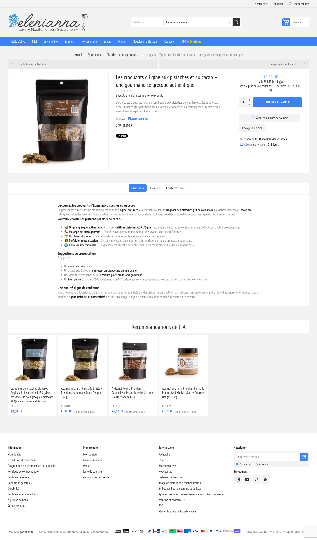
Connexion (278, 4)
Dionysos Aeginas (138, 118)
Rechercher (236, 22)
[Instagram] (238, 479)
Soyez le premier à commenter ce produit (139, 95)
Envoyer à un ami (252, 128)
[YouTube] (247, 479)
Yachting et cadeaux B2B (172, 500)
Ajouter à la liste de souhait (272, 118)
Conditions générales (20, 483)
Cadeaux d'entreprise (170, 477)
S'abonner (245, 464)
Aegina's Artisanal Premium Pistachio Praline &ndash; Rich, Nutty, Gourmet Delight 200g (183, 392)
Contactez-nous (16, 505)
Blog (161, 460)
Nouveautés (165, 471)
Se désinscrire (263, 464)
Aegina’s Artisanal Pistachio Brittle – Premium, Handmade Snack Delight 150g (81, 392)
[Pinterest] (256, 479)
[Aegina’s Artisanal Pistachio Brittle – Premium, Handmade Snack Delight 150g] (82, 359)
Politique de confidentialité (23, 471)
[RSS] (265, 479)
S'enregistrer (261, 4)
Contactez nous (176, 188)
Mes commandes (92, 460)
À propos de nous (18, 500)
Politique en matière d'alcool (24, 494)
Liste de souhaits (92, 471)
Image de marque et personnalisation (179, 483)
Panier (86, 466)
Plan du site (14, 454)
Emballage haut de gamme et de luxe (179, 488)
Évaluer (155, 188)
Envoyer (304, 457)
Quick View (24, 377)
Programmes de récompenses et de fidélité (32, 466)
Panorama (137, 188)
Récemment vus (167, 466)
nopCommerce (26, 531)
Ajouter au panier (277, 102)
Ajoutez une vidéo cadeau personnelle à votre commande (190, 494)
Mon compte (90, 454)
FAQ (160, 505)
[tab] (138, 188)
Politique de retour (18, 477)
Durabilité (13, 488)
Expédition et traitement (22, 460)
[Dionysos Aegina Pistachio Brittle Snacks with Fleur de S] (32, 359)
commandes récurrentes (96, 477)
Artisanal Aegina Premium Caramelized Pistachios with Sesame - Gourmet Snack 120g (133, 392)
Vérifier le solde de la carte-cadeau (177, 511)
